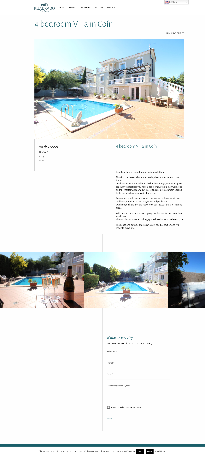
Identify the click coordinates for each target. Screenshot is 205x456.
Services (72, 7)
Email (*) (110, 374)
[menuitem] (62, 7)
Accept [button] (140, 451)
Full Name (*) (112, 351)
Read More (160, 451)
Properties (85, 7)
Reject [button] (149, 451)
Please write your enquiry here (118, 386)
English (173, 2)
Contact (111, 7)
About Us (99, 7)
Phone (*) (110, 363)
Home (62, 7)
